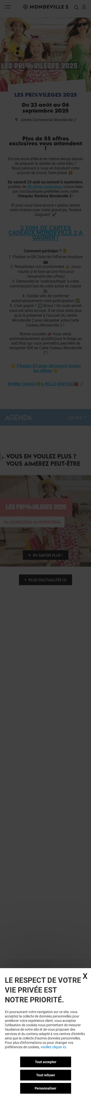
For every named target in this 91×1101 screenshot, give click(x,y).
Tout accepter (45, 1062)
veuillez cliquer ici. (54, 1047)
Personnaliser (45, 1088)
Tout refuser (45, 1075)
